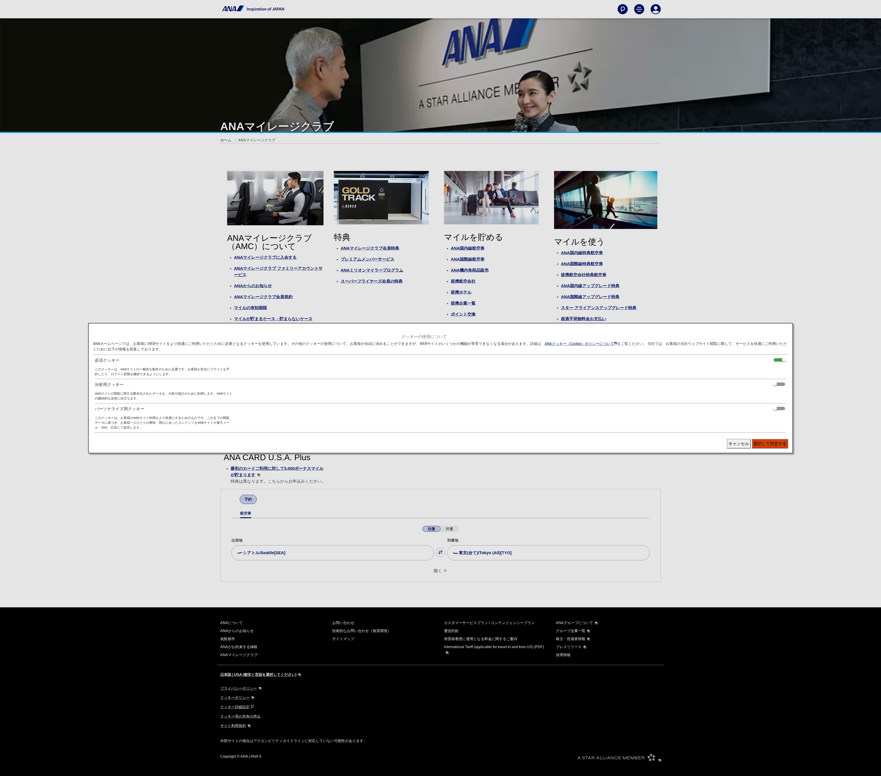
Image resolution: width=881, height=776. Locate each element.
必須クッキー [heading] (107, 360)
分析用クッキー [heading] (109, 384)
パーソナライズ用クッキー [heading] (119, 408)
